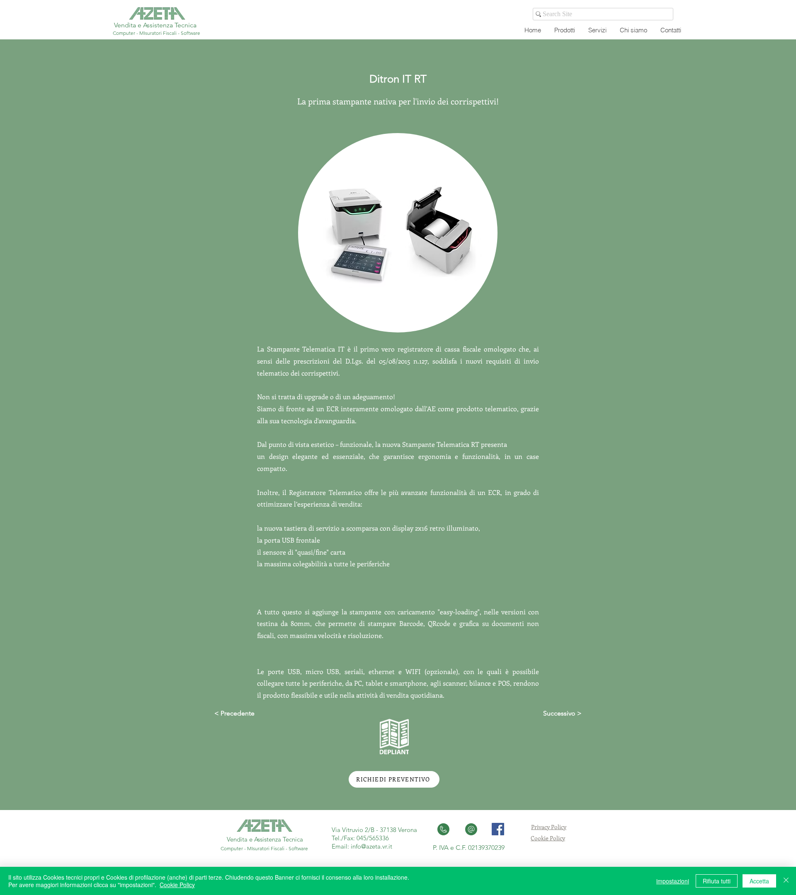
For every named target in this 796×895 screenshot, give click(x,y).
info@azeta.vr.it (371, 846)
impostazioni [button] (672, 881)
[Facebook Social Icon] (498, 829)
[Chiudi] (786, 880)
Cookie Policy (548, 838)
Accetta (759, 881)
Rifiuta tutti (716, 881)
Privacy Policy (548, 827)
